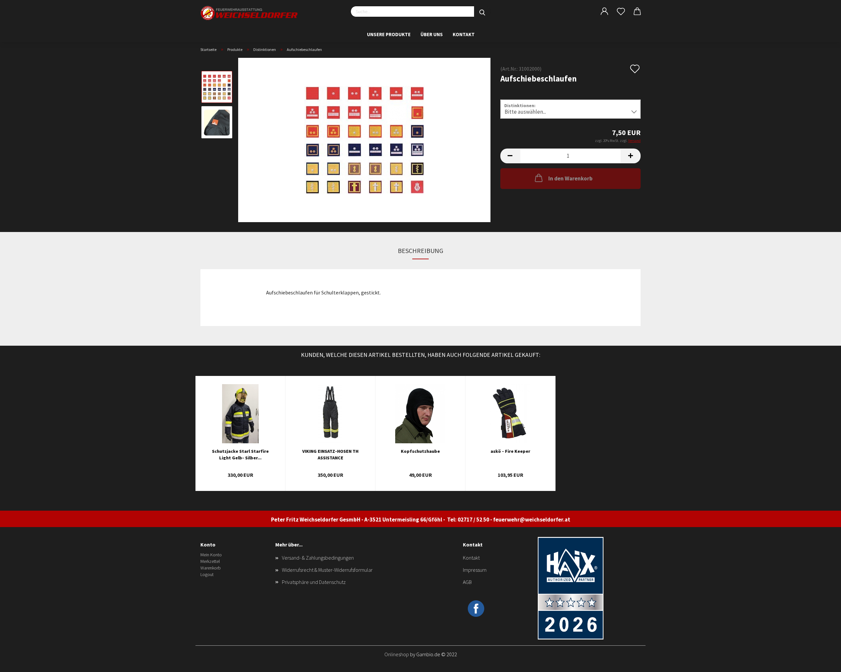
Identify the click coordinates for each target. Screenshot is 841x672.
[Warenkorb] (637, 11)
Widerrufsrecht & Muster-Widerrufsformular (327, 570)
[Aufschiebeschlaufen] (364, 139)
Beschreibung (420, 250)
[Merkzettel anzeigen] (621, 11)
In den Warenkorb (570, 178)
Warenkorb (210, 568)
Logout (207, 574)
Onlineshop (396, 654)
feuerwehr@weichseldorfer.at (531, 519)
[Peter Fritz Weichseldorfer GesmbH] (249, 13)
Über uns (431, 34)
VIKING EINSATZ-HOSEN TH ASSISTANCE (330, 454)
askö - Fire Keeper (510, 451)
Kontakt (464, 34)
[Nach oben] (823, 662)
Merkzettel (210, 561)
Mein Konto (211, 555)
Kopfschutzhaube (420, 451)
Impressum (475, 570)
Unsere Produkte (389, 34)
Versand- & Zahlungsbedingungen (318, 557)
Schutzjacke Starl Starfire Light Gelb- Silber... (240, 454)
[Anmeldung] (604, 11)
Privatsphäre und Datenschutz (314, 582)
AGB (467, 582)
